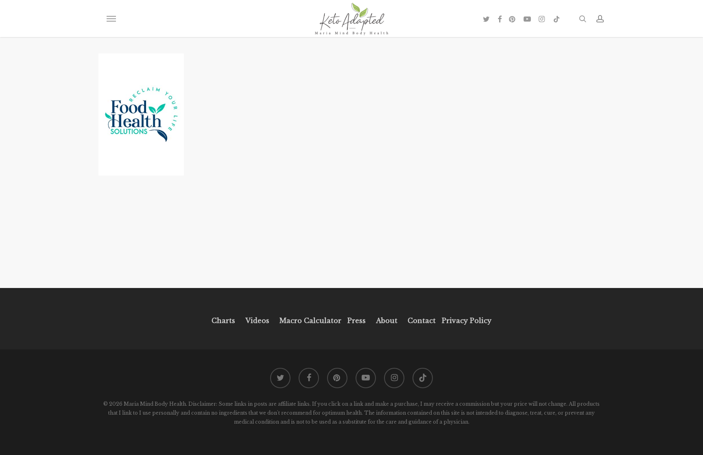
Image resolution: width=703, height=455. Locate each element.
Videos (257, 321)
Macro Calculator (310, 321)
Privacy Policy (465, 321)
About (386, 321)
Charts (223, 321)
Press (356, 321)
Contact (422, 321)
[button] (111, 19)
